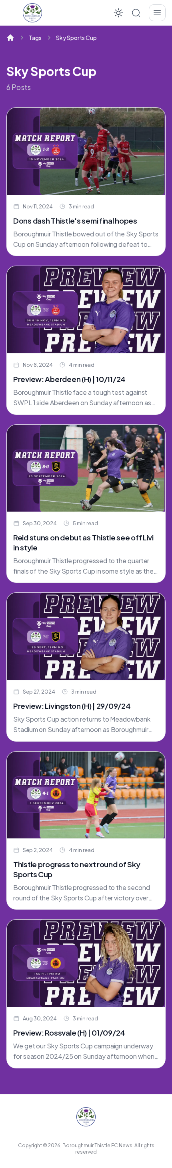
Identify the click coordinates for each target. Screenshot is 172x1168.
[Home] (10, 38)
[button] (136, 13)
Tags (35, 37)
